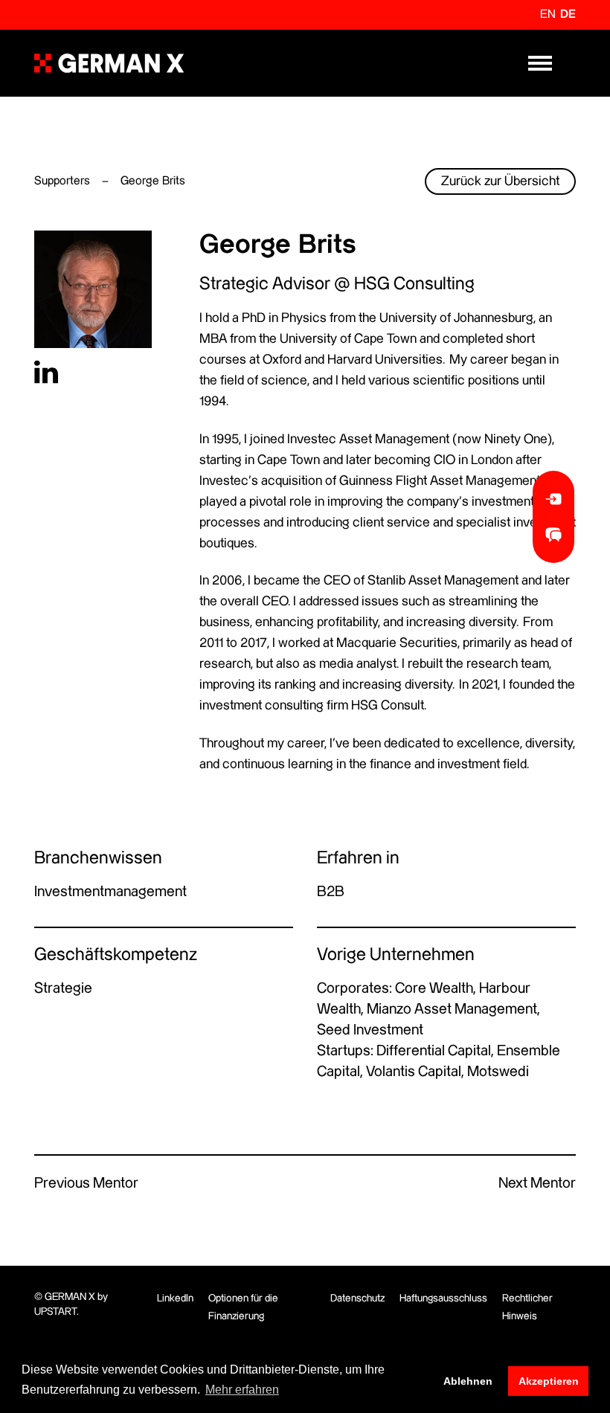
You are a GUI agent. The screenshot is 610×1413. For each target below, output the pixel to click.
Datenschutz (357, 1298)
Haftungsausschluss (443, 1298)
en (548, 14)
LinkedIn (175, 1298)
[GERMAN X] (109, 63)
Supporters (62, 181)
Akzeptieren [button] (548, 1381)
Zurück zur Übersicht (500, 181)
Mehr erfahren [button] (242, 1389)
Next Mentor (537, 1184)
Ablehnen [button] (467, 1381)
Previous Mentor (86, 1184)
